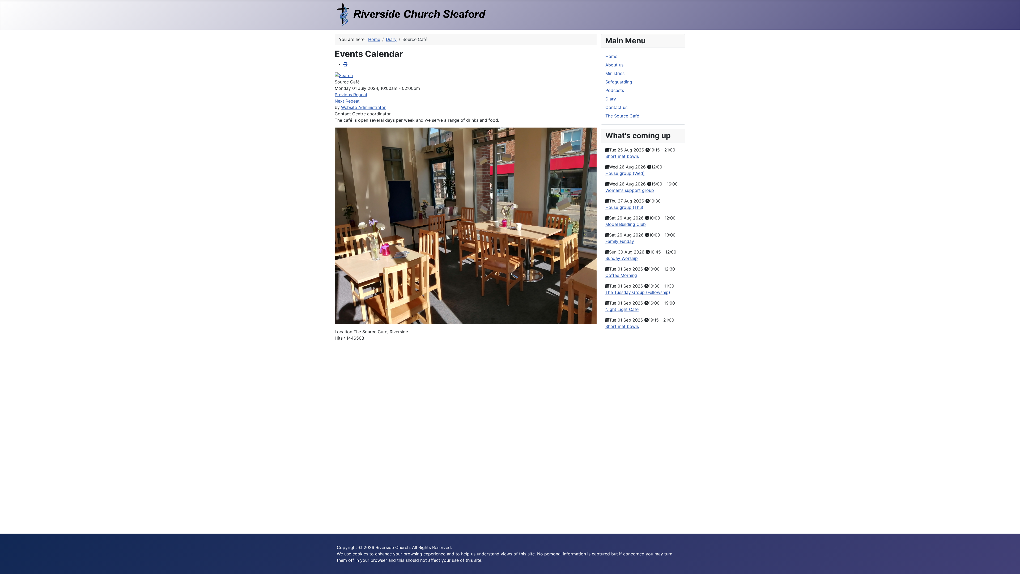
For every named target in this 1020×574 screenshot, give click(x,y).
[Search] (344, 75)
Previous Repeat (351, 94)
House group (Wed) (625, 173)
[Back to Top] (1011, 564)
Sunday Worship (621, 258)
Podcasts (614, 90)
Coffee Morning (621, 275)
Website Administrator (363, 107)
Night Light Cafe (622, 309)
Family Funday (619, 241)
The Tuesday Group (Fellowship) (637, 292)
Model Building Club (625, 224)
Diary (610, 99)
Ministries (614, 73)
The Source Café (622, 116)
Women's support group (629, 190)
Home (611, 56)
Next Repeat (347, 101)
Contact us (616, 107)
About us (614, 64)
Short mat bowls (622, 156)
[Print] (345, 64)
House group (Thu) (624, 207)
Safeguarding (618, 82)
